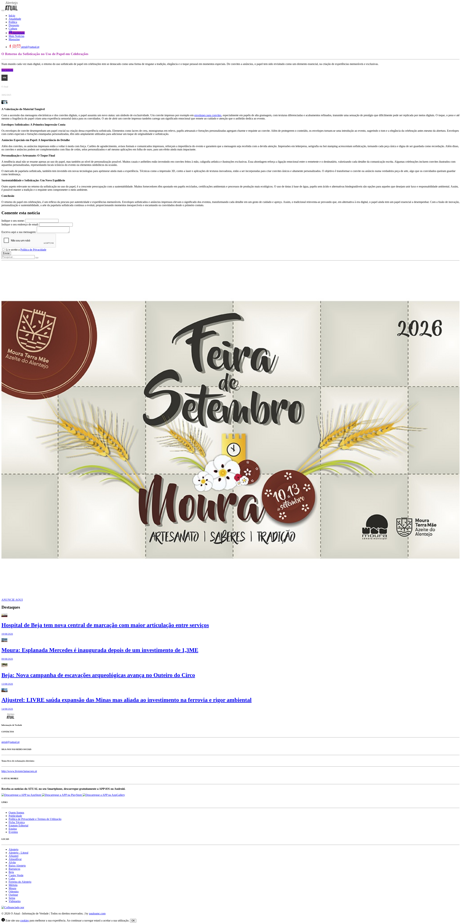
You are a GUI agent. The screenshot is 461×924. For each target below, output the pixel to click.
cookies (24, 920)
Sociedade (7, 70)
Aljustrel (13, 855)
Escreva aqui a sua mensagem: (18, 232)
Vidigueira (15, 901)
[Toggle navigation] (2, 10)
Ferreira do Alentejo (20, 881)
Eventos (13, 832)
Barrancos (14, 868)
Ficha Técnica (17, 822)
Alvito (12, 862)
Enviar (6, 253)
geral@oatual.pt (30, 46)
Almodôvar (15, 859)
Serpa (12, 898)
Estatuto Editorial (18, 825)
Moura (12, 888)
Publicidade (15, 815)
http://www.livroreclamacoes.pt (19, 771)
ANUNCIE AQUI (12, 599)
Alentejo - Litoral (18, 852)
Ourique (13, 894)
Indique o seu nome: (12, 220)
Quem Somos (16, 812)
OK (133, 920)
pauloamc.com (97, 913)
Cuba (12, 878)
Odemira (14, 891)
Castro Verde (16, 875)
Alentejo (13, 849)
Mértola (13, 885)
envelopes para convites (207, 115)
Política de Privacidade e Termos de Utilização (35, 819)
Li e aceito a (25, 249)
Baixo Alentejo (17, 865)
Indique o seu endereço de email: (20, 224)
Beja (11, 872)
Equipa (13, 828)
